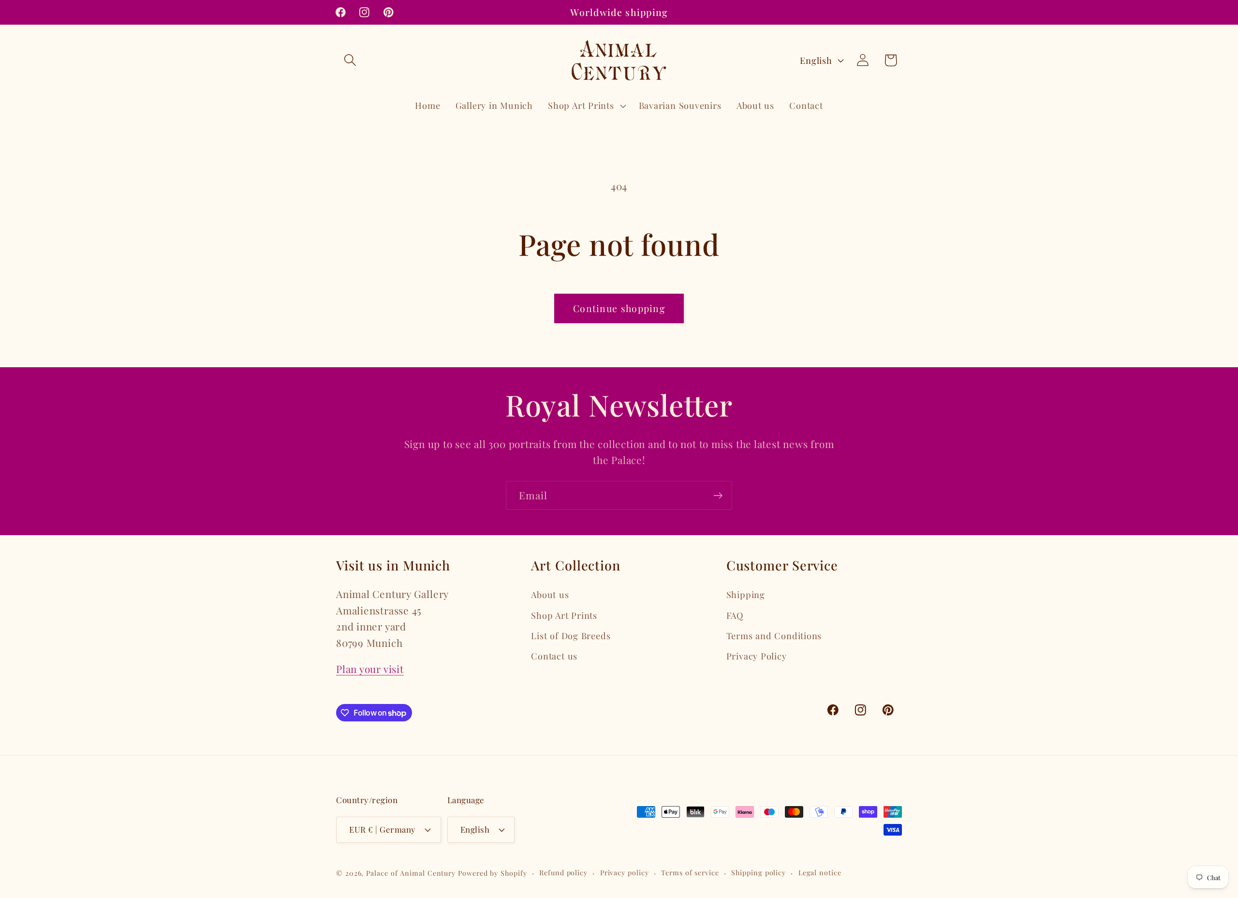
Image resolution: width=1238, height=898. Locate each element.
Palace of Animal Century (411, 873)
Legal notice (819, 872)
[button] (350, 60)
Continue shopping (619, 308)
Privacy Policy (756, 656)
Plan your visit (370, 668)
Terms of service (690, 872)
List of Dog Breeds (570, 635)
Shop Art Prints (564, 615)
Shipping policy (758, 872)
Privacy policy (624, 872)
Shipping (745, 594)
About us (550, 594)
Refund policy (563, 872)
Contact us (554, 656)
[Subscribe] (718, 495)
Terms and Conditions (774, 635)
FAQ (734, 615)
